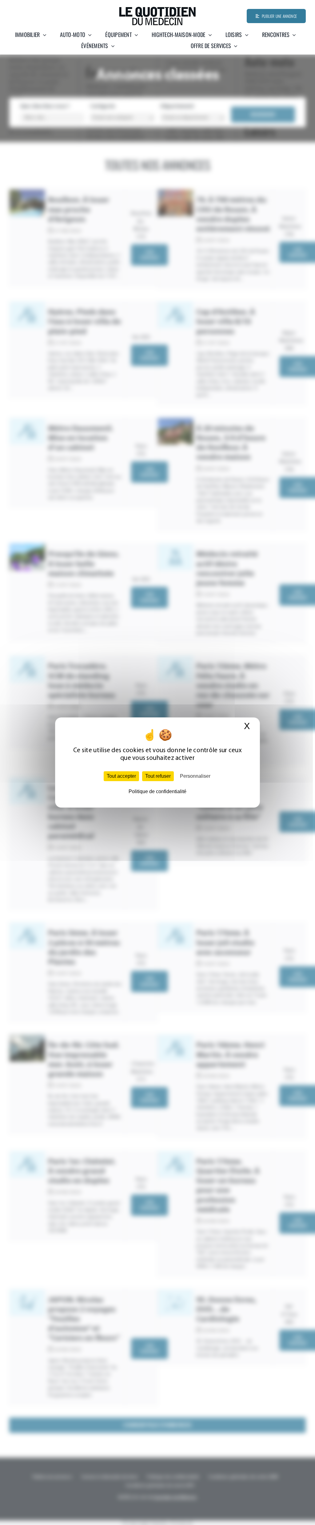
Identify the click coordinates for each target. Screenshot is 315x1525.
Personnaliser (195, 776)
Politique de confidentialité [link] (157, 791)
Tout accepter (121, 776)
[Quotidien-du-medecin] (157, 9)
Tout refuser (158, 776)
